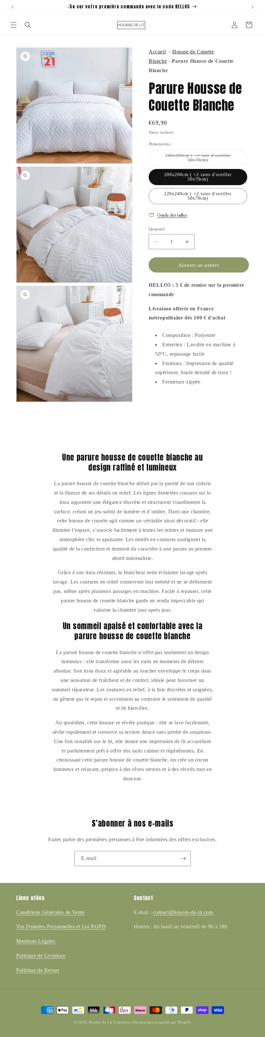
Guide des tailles (172, 215)
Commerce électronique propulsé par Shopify (152, 1022)
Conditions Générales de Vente (50, 912)
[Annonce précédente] (12, 7)
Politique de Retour (37, 970)
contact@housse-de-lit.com (183, 912)
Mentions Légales (36, 941)
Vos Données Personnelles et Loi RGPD (61, 926)
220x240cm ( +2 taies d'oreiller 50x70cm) (198, 196)
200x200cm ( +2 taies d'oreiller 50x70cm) (198, 177)
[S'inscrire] (183, 858)
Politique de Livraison (40, 955)
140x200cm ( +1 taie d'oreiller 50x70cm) (199, 159)
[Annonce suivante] (252, 7)
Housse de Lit (100, 1022)
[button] (13, 25)
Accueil (157, 51)
